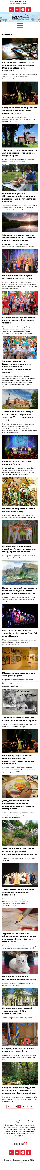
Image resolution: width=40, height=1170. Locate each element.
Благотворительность (27, 1129)
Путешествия (16, 1131)
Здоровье (7, 1127)
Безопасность (28, 1125)
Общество (7, 1121)
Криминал (22, 1121)
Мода (32, 1134)
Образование (22, 1123)
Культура (31, 1121)
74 (16, 1107)
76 (24, 1107)
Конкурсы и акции (10, 1129)
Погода (7, 1131)
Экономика (9, 1125)
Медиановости (28, 1131)
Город (15, 1121)
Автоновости (11, 1123)
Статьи (7, 1134)
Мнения (32, 1127)
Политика (18, 1125)
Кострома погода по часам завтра (18, 4)
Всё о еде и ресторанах (20, 1134)
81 (27, 1107)
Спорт (30, 1123)
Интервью (19, 1136)
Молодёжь (24, 1127)
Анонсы (15, 1127)
